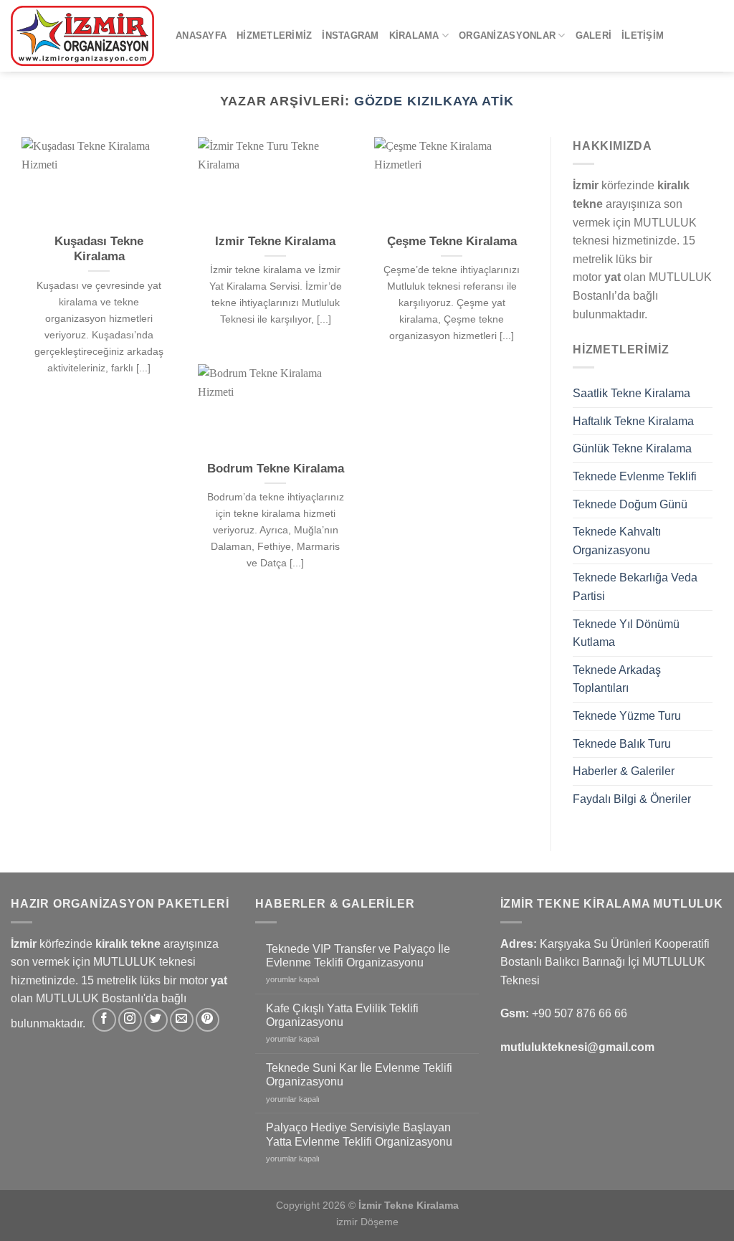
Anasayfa (201, 35)
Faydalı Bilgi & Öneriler (632, 799)
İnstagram (350, 35)
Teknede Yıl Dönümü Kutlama (626, 633)
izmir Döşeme (367, 1221)
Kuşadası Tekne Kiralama (98, 249)
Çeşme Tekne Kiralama (452, 241)
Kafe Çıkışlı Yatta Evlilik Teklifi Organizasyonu (342, 1015)
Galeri (594, 35)
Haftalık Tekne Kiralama (633, 421)
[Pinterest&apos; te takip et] (207, 1020)
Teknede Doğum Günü (630, 504)
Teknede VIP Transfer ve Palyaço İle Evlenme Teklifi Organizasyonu (358, 956)
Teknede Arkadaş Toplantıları (617, 679)
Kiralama (414, 35)
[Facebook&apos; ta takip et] (104, 1020)
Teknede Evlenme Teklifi (635, 476)
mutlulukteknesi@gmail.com (577, 1047)
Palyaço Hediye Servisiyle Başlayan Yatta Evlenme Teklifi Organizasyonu (359, 1134)
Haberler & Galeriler (624, 771)
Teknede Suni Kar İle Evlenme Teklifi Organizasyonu (359, 1075)
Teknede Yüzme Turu (627, 716)
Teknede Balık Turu (622, 744)
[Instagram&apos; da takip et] (130, 1020)
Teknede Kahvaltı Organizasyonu (617, 541)
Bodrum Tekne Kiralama (275, 468)
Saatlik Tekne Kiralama (631, 393)
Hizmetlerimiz (274, 35)
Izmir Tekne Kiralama (275, 241)
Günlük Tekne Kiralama (632, 448)
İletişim (642, 35)
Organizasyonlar (507, 35)
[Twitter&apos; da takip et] (156, 1020)
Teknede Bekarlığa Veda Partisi (635, 586)
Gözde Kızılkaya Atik (434, 100)
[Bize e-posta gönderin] (182, 1020)
